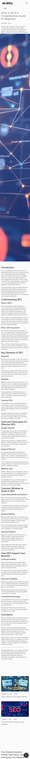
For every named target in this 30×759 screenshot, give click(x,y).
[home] (7, 3)
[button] (26, 3)
